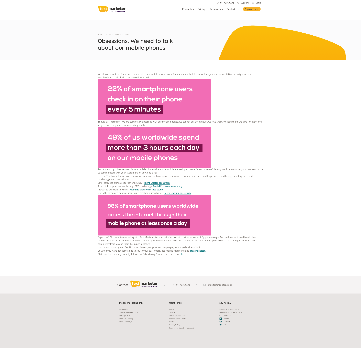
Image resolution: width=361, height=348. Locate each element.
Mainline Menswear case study (146, 189)
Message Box (124, 315)
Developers (123, 309)
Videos (171, 309)
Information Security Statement (181, 328)
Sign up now (251, 9)
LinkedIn (226, 318)
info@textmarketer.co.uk (229, 309)
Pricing (201, 9)
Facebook (226, 321)
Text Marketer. (198, 250)
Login (258, 2)
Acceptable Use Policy (177, 318)
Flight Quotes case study (157, 182)
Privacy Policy (174, 325)
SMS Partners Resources (128, 312)
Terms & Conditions (177, 315)
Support (245, 2)
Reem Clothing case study (177, 193)
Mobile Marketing (126, 318)
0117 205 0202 (227, 2)
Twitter (225, 325)
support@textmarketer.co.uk (230, 312)
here (183, 254)
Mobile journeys (125, 321)
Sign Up (172, 312)
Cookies (172, 321)
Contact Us (232, 9)
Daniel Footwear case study (168, 186)
